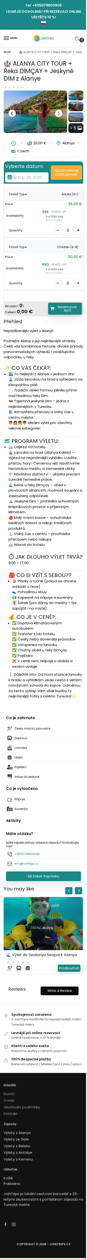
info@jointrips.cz (26, 864)
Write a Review (59, 990)
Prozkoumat (69, 968)
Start (7, 52)
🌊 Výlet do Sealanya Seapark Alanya (41, 955)
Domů (9, 1093)
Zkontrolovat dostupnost (66, 172)
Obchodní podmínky (22, 1107)
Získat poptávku (46, 876)
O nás (9, 1100)
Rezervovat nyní (67, 309)
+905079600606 (47, 5)
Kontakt (11, 1113)
